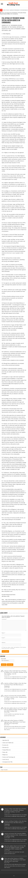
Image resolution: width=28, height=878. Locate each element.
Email (3, 637)
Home (2, 12)
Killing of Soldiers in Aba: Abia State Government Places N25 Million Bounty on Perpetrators (15, 685)
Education (4, 747)
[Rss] (14, 876)
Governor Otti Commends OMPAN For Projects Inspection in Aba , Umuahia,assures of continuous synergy (15, 697)
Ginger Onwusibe (4, 769)
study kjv (6, 670)
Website (3, 642)
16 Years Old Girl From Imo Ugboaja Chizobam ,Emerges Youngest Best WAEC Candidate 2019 (15, 709)
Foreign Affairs (5, 749)
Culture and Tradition (7, 742)
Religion (4, 754)
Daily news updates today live (11, 708)
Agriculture (4, 740)
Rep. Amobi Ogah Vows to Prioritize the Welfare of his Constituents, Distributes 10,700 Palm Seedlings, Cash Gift (15, 672)
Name (3, 632)
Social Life (4, 759)
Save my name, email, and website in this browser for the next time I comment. (14, 648)
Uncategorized (8, 12)
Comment (4, 619)
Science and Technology (7, 757)
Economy (4, 745)
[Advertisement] (14, 789)
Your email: (3, 658)
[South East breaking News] (14, 4)
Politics (4, 752)
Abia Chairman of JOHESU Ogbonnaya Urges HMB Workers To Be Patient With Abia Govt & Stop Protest (14, 722)
